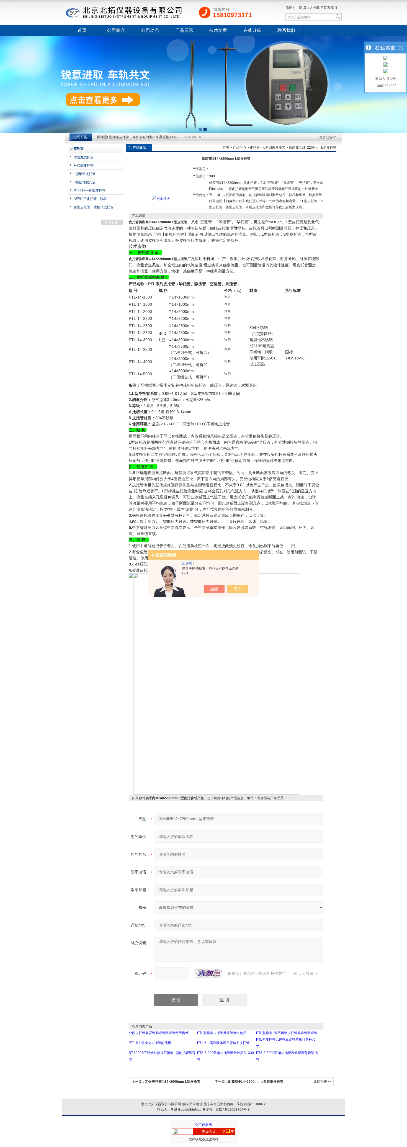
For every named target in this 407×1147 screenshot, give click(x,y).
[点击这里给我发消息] (385, 59)
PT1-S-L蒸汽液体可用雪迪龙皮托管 (223, 1043)
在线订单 (252, 30)
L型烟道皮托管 (85, 174)
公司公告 (80, 137)
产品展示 (184, 30)
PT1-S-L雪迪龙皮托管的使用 (150, 1043)
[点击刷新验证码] (208, 973)
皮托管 (255, 148)
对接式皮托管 (84, 166)
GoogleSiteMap (190, 1110)
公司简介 (116, 30)
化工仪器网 (203, 1125)
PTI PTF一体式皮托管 (89, 190)
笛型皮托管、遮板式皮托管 (94, 207)
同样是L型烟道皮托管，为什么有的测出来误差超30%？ (138, 137)
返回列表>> (322, 1082)
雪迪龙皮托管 (84, 157)
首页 (82, 30)
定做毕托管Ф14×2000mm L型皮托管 (172, 1082)
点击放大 (163, 199)
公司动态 (150, 30)
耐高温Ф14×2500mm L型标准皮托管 (255, 1082)
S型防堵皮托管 (85, 182)
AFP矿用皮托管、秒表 (90, 199)
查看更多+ (112, 222)
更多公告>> (327, 137)
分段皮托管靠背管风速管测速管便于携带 (159, 1033)
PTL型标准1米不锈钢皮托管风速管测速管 (286, 1033)
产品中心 (239, 148)
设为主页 (295, 8)
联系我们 (330, 8)
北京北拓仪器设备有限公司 (169, 12)
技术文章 (218, 30)
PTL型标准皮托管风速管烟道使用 (221, 1033)
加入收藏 (313, 8)
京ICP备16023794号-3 (233, 1110)
